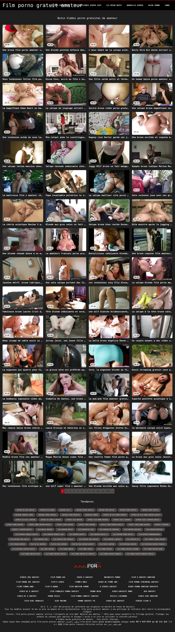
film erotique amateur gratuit (24, 549)
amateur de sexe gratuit (25, 510)
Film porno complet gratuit (85, 596)
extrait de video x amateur (51, 519)
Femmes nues (81, 582)
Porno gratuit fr (86, 601)
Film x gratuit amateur (143, 577)
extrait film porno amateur (98, 519)
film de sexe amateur (58, 544)
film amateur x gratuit (112, 539)
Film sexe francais (34, 601)
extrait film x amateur (122, 519)
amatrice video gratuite (71, 515)
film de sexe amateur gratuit (83, 544)
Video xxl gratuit (115, 601)
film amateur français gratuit (27, 534)
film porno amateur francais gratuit (140, 554)
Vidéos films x (143, 601)
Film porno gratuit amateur (51, 622)
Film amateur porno (79, 587)
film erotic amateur (106, 544)
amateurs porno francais (47, 515)
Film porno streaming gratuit (144, 582)
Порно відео (9, 622)
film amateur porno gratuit (123, 534)
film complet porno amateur (155, 539)
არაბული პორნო (128, 622)
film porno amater (85, 549)
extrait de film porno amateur (115, 515)
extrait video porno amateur (139, 524)
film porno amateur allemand (127, 549)
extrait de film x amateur (25, 519)
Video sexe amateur (148, 596)
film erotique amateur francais (153, 544)
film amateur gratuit (77, 534)
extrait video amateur (65, 524)
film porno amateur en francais (82, 554)
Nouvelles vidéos (135, 5)
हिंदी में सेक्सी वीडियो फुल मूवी (147, 622)
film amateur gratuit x (98, 534)
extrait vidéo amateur (87, 524)
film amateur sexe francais (63, 539)
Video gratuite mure (122, 591)
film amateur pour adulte (19, 539)
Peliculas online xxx (96, 624)
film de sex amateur (38, 544)
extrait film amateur (74, 519)
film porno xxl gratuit (28, 582)
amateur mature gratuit (84, 510)
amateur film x (65, 510)
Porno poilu (54, 596)
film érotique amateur (128, 544)
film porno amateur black (30, 554)
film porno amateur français (110, 554)
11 (103, 491)
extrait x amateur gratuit (22, 529)
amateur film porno (47, 510)
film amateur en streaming (109, 529)
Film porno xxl (58, 577)
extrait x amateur (161, 524)
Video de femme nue (107, 582)
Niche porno (154, 5)
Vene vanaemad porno (26, 622)
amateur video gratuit (150, 510)
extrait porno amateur (15, 524)
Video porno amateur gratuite (143, 587)
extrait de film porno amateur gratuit (146, 515)
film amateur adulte (65, 529)
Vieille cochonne (118, 596)
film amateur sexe (41, 539)
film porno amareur (66, 549)
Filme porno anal (25, 587)
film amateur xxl (133, 539)
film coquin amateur (17, 544)
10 (97, 491)
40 (108, 491)
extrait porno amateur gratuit (40, 524)
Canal (167, 5)
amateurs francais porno (24, 515)
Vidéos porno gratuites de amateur (76, 619)
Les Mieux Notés (114, 5)
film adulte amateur (45, 529)
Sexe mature (61, 601)
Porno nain (95, 591)
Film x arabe (51, 587)
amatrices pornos (91, 515)
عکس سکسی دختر (114, 624)
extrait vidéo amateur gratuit (112, 524)
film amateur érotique (154, 529)
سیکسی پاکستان (72, 622)
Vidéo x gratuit (85, 577)
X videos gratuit (108, 587)
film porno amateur (105, 549)
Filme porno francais (73, 624)
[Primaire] (87, 565)
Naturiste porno (112, 577)
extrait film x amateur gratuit (147, 519)
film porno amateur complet (56, 554)
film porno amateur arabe (153, 549)
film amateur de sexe (86, 529)
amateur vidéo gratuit (128, 510)
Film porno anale (89, 622)
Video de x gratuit (29, 591)
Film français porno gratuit (64, 591)
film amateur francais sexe (54, 534)
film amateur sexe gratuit (88, 539)
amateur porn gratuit (106, 510)
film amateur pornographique (149, 534)
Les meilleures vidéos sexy (88, 5)
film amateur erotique (132, 529)
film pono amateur (47, 549)
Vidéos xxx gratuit (29, 577)
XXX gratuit (150, 591)
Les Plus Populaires (59, 5)
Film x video (57, 582)
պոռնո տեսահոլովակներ (109, 622)
